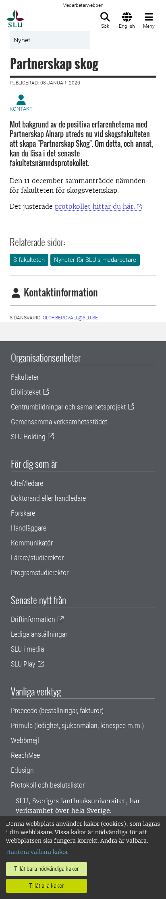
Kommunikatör (32, 543)
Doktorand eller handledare (48, 498)
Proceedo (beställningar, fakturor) (57, 710)
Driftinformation (33, 619)
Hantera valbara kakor (37, 852)
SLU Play (23, 664)
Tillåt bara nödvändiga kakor (46, 868)
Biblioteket (26, 392)
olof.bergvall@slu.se (70, 318)
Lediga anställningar (39, 634)
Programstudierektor (39, 572)
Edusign (22, 770)
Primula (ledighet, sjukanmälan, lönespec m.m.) (77, 725)
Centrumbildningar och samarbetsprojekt (68, 407)
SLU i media (27, 649)
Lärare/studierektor (37, 557)
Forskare (23, 513)
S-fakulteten (29, 259)
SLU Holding (28, 436)
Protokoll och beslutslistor (48, 785)
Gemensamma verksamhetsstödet (59, 422)
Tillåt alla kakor (46, 885)
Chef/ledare (27, 483)
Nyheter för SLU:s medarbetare (95, 259)
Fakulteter (25, 377)
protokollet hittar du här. (95, 206)
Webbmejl (25, 740)
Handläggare (28, 528)
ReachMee (25, 755)
